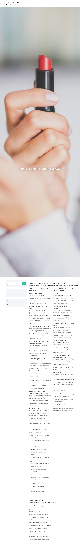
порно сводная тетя (36, 500)
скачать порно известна (42, 427)
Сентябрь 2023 (10, 294)
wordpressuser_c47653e (38, 285)
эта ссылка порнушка (62, 407)
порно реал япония (59, 283)
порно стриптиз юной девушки (12, 3)
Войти (8, 304)
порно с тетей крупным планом (40, 283)
